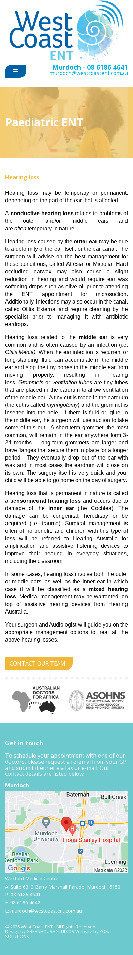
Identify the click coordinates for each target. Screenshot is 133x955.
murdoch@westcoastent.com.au (88, 73)
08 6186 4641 (107, 67)
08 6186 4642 (25, 902)
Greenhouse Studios (50, 931)
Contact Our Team (37, 663)
